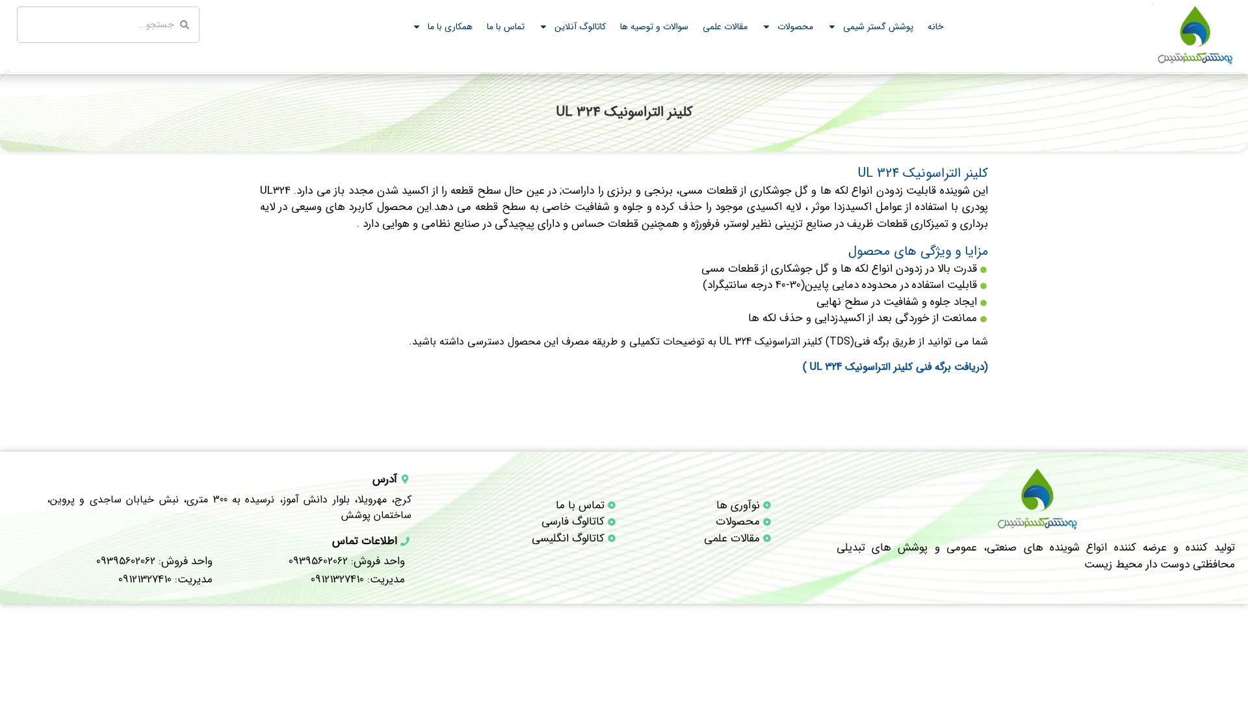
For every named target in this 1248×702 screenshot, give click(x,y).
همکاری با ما (450, 27)
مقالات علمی (725, 27)
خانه (936, 27)
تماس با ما (506, 27)
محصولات (795, 27)
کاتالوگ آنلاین (580, 27)
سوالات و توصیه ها (654, 27)
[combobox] (108, 24)
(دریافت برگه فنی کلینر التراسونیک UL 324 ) (895, 367)
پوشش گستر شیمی (878, 27)
